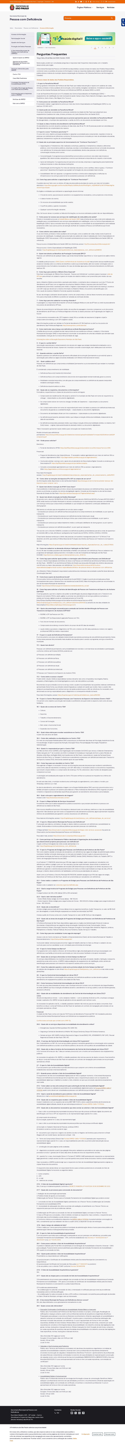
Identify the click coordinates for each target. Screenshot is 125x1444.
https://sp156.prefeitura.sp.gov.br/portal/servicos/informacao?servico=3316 (85, 448)
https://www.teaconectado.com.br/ (57, 798)
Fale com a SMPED (19, 103)
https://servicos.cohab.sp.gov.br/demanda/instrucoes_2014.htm (64, 555)
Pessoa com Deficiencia (31, 28)
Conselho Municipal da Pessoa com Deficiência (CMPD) (22, 88)
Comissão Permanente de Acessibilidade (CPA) (20, 83)
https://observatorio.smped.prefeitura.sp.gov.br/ (69, 836)
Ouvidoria (47, 1)
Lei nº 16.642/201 (81, 1264)
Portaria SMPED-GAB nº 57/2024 (93, 1104)
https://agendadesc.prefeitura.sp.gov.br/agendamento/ (78, 457)
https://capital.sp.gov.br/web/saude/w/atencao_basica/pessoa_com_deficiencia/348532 (72, 250)
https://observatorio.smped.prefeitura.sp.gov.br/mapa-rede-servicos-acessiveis (75, 830)
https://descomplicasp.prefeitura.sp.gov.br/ (60, 605)
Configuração (86, 1434)
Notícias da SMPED (19, 99)
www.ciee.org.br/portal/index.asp (67, 885)
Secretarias (18, 28)
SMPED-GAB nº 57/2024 (80, 1219)
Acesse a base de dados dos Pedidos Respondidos (55, 80)
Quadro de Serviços (18, 42)
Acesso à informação (15, 1)
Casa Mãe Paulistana (20, 78)
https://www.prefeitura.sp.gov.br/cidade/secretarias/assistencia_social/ (65, 586)
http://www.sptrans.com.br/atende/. (74, 325)
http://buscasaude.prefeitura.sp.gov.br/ (97, 244)
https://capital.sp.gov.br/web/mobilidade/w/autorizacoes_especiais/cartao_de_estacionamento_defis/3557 (78, 475)
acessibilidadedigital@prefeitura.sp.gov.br (63, 1096)
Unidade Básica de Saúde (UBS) (69, 219)
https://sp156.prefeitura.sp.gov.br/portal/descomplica (69, 463)
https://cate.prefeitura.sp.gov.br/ (61, 939)
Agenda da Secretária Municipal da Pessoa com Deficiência (21, 63)
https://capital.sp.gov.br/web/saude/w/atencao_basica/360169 (79, 695)
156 (53, 1)
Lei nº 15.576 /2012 (54, 1240)
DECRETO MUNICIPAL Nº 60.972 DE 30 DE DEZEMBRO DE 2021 (89, 1186)
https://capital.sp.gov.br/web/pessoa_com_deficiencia (58, 846)
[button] (113, 47)
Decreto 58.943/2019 (78, 1266)
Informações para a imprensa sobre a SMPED (21, 94)
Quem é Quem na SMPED (21, 58)
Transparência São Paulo (29, 1)
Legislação (40, 1)
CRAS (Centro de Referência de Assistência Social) (72, 262)
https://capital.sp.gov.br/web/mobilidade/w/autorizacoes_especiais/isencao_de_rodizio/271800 (81, 545)
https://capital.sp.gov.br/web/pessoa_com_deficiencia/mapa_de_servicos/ (85, 818)
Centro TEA (16, 74)
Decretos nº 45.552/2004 (96, 1238)
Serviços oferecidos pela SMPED (20, 69)
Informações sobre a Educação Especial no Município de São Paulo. (59, 339)
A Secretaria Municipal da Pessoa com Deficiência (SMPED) (20, 52)
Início (11, 28)
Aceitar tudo (97, 1434)
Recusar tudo (109, 1434)
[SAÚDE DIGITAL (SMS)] (76, 38)
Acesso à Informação (47, 28)
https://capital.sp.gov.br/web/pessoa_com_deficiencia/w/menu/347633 (61, 603)
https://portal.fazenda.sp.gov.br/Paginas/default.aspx (77, 493)
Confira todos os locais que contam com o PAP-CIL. (54, 1021)
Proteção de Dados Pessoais (21, 46)
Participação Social (18, 38)
